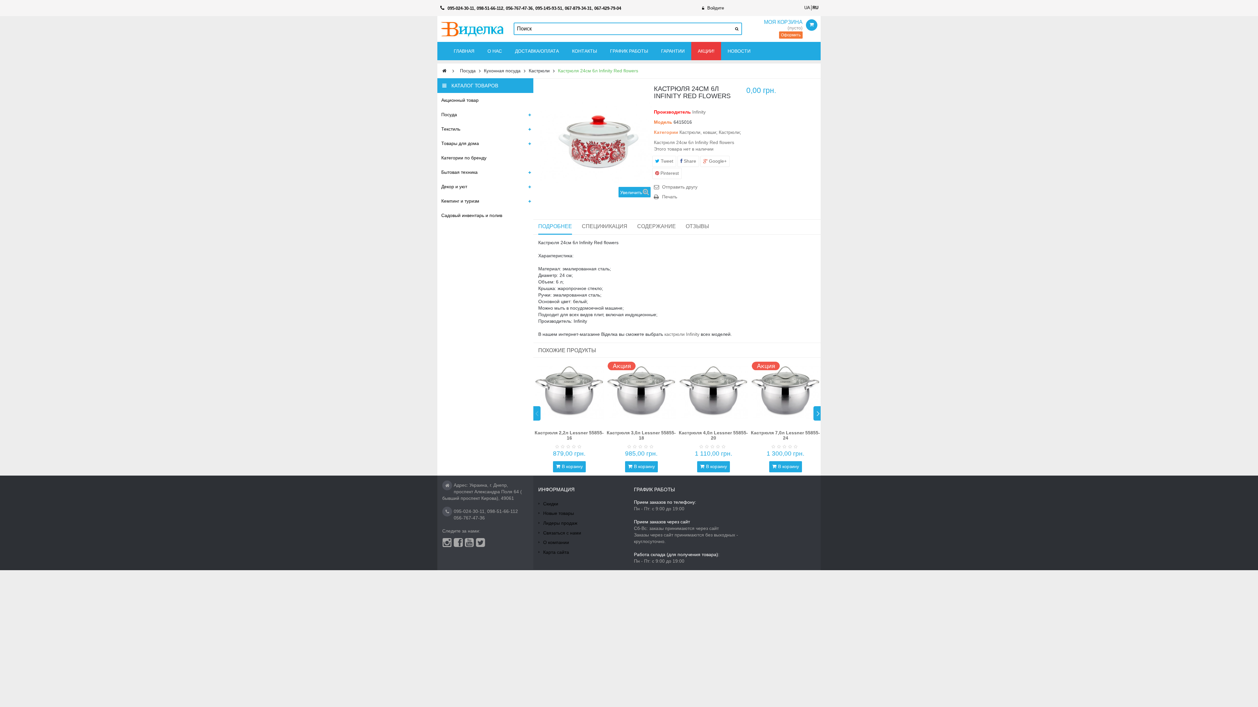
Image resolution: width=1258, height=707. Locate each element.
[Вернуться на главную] (444, 70)
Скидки (550, 503)
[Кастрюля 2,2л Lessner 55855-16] (569, 392)
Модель (663, 122)
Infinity (699, 112)
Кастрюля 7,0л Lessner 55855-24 (785, 435)
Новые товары (558, 513)
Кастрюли (729, 132)
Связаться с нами (562, 532)
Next (817, 413)
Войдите (715, 8)
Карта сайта (556, 552)
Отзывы (697, 226)
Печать (669, 196)
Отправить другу (679, 187)
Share (689, 161)
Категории (666, 132)
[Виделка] (472, 29)
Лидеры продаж (560, 523)
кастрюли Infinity (681, 334)
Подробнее (555, 226)
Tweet (666, 161)
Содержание (656, 226)
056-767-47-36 (469, 517)
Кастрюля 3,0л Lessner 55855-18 (641, 435)
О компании (556, 542)
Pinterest (669, 173)
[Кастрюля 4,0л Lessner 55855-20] (713, 392)
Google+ (717, 161)
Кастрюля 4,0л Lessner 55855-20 (713, 435)
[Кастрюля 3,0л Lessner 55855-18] (641, 392)
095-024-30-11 (469, 511)
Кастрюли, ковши (697, 132)
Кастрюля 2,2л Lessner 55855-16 (569, 435)
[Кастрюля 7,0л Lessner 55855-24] (785, 392)
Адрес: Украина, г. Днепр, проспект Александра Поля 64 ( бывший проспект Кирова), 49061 (482, 491)
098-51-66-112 (502, 511)
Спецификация (604, 226)
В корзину (572, 466)
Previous (537, 413)
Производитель (672, 112)
